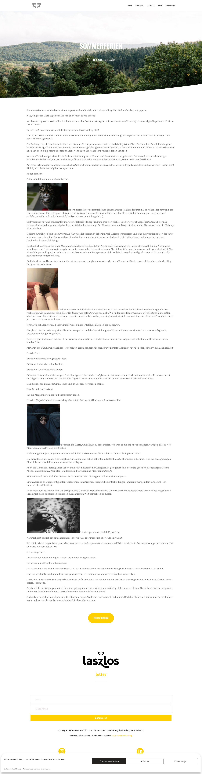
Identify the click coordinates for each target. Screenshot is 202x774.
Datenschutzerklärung (12, 769)
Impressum (45, 769)
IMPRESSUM (170, 6)
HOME (130, 6)
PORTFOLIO (139, 6)
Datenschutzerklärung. (121, 735)
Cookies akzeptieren (109, 761)
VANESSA (151, 6)
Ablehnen (145, 761)
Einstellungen (180, 761)
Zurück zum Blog (101, 617)
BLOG (160, 6)
